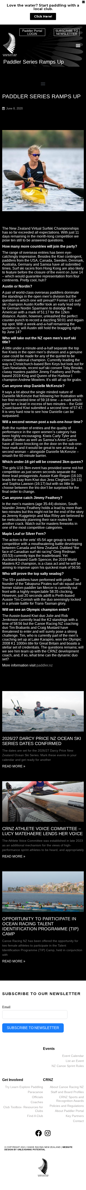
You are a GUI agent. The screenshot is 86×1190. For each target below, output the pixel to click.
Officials (37, 1097)
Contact (78, 1121)
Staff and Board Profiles (67, 1092)
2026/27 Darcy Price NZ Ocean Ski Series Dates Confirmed (41, 741)
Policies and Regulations (67, 1106)
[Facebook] (39, 1133)
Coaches (37, 1102)
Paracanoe (35, 1092)
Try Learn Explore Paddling (24, 1087)
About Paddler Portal (69, 1111)
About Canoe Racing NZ (67, 1087)
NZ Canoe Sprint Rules (68, 1066)
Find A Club (35, 1116)
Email (6, 1007)
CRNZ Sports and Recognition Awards (70, 1098)
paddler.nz (44, 665)
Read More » (13, 766)
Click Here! (43, 16)
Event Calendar (73, 1056)
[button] (78, 45)
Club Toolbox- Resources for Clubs (23, 1109)
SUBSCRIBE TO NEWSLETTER (33, 1028)
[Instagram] (48, 1133)
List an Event (75, 1061)
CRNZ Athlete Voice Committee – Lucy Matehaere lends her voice (42, 831)
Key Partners (75, 1116)
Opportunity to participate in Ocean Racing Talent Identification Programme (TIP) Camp (40, 926)
